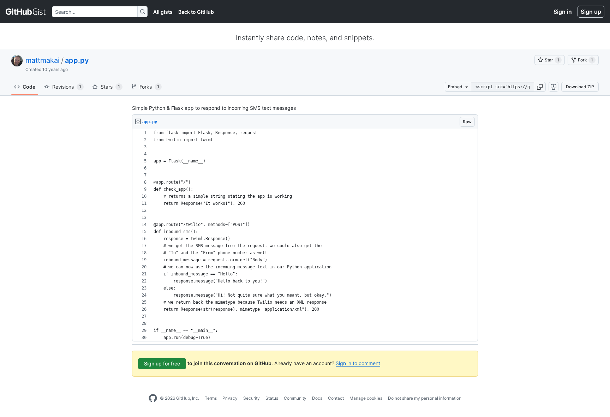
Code (29, 87)
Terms (211, 398)
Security (251, 398)
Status (271, 398)
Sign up (591, 11)
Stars (110, 87)
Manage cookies (365, 398)
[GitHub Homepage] (153, 398)
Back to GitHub (196, 12)
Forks (149, 87)
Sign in (563, 11)
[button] (540, 87)
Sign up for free (162, 364)
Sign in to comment (358, 363)
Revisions (66, 87)
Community (295, 398)
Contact (336, 398)
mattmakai (42, 60)
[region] (305, 235)
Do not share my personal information (424, 398)
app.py (77, 60)
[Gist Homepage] (26, 11)
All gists (163, 12)
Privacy (230, 398)
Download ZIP (580, 86)
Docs (317, 398)
